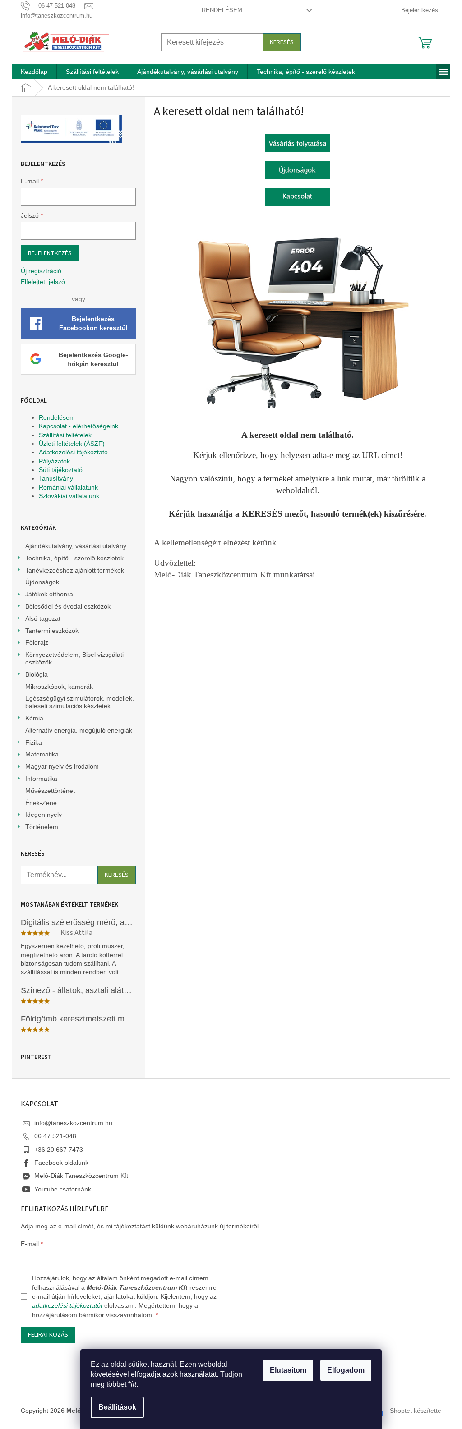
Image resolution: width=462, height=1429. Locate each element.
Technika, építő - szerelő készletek (74, 558)
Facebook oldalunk (61, 1162)
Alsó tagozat (42, 618)
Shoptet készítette (415, 1410)
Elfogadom (346, 1370)
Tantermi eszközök (52, 630)
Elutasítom (288, 1370)
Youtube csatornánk (62, 1189)
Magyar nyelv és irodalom (62, 766)
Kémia (34, 718)
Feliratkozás (48, 1334)
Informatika (41, 778)
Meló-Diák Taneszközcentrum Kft (81, 1175)
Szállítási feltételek (65, 435)
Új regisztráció (41, 271)
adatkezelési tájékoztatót (67, 1305)
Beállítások (117, 1407)
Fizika (33, 742)
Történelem (41, 826)
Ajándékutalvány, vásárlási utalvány (75, 546)
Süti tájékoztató (61, 469)
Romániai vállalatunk (68, 487)
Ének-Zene (41, 802)
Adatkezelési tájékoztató (73, 452)
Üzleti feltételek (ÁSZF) (72, 443)
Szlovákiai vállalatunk (69, 495)
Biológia (36, 674)
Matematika (42, 754)
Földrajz (36, 642)
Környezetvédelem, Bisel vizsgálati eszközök (74, 658)
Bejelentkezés (50, 253)
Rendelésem (222, 10)
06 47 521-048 (55, 1136)
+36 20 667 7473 (58, 1149)
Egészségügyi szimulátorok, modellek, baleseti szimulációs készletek (79, 702)
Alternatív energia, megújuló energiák (78, 730)
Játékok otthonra (49, 594)
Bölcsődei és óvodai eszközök (68, 606)
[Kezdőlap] (297, 143)
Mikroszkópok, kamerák (59, 686)
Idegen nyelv (43, 814)
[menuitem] (34, 71)
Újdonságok (42, 582)
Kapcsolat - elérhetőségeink (78, 426)
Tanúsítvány (56, 478)
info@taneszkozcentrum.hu (73, 1123)
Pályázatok (54, 461)
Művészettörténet (50, 790)
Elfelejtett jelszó (43, 281)
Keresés (282, 42)
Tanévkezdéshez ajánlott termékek (74, 570)
